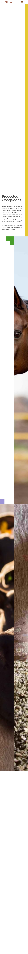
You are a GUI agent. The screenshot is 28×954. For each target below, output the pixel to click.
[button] (22, 2)
